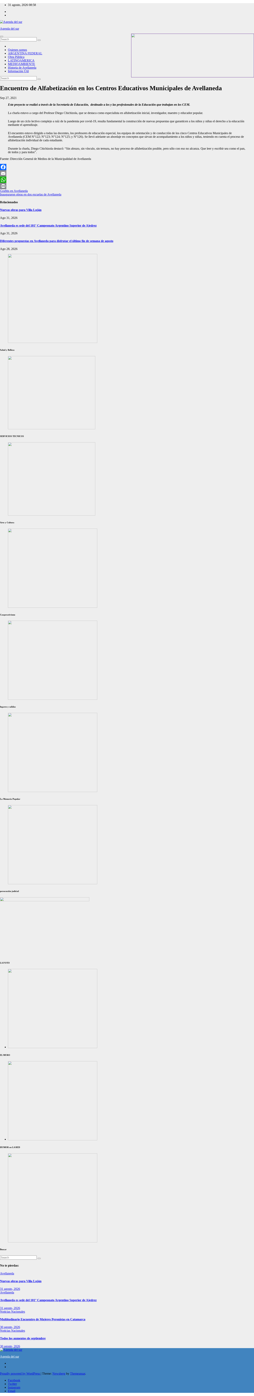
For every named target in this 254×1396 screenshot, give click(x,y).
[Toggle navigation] (1, 36)
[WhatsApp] (127, 180)
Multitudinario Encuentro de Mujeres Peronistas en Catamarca (42, 1319)
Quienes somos (17, 49)
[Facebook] (127, 167)
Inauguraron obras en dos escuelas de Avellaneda (30, 194)
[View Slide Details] (52, 606)
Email (11, 1391)
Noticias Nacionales (12, 1311)
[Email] (127, 173)
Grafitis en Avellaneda (14, 191)
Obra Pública (16, 57)
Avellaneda (7, 1273)
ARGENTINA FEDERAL (25, 53)
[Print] (127, 186)
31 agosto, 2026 (10, 1289)
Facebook (14, 1380)
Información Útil (18, 71)
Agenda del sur (9, 28)
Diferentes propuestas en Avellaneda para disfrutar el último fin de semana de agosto (56, 241)
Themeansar (77, 1373)
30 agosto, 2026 (10, 1327)
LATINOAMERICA (21, 60)
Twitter (12, 1384)
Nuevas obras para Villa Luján (20, 210)
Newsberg (58, 1373)
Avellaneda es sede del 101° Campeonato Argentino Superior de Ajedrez (48, 225)
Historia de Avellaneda (22, 67)
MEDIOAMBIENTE (21, 64)
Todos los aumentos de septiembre (23, 1338)
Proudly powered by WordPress (20, 1373)
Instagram (14, 1387)
